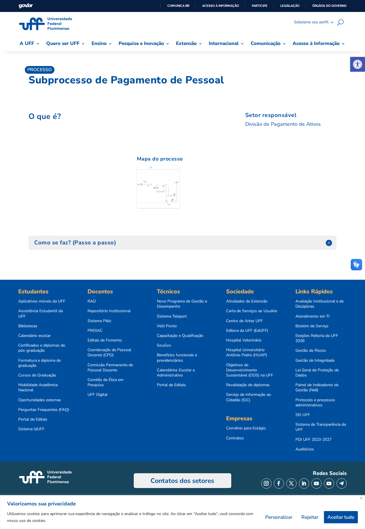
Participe (259, 6)
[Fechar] (361, 498)
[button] (357, 64)
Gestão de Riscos (310, 350)
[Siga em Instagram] (266, 483)
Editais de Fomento (105, 340)
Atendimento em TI (312, 316)
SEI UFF (302, 414)
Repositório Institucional (109, 311)
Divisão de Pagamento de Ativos (283, 124)
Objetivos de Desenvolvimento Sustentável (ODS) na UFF (249, 370)
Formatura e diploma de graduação (39, 363)
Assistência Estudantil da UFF (40, 313)
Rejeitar (309, 517)
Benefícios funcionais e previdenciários (177, 358)
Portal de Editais (32, 419)
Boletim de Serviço (311, 326)
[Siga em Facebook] (279, 483)
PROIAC (95, 330)
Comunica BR (178, 6)
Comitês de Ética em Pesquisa (105, 382)
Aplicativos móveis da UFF (41, 301)
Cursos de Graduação (37, 375)
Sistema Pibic (99, 321)
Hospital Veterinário (243, 340)
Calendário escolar (34, 335)
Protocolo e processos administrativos (315, 403)
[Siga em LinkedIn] (304, 483)
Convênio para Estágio (246, 428)
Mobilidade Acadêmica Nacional (38, 387)
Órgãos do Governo (329, 6)
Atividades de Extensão (246, 301)
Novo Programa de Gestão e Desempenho (182, 304)
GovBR (26, 6)
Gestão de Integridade (314, 360)
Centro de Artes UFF (244, 321)
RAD (92, 301)
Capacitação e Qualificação (180, 335)
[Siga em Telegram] (341, 483)
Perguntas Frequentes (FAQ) (43, 409)
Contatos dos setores (182, 480)
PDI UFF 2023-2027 (313, 439)
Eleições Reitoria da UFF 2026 (316, 338)
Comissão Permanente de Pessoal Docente (110, 368)
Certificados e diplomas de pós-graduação (41, 348)
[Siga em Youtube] (316, 483)
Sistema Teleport (172, 316)
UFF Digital (98, 394)
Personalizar (278, 517)
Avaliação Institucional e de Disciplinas (319, 304)
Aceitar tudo (340, 517)
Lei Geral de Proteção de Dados (317, 373)
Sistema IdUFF (31, 429)
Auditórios (304, 449)
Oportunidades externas (39, 400)
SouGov (164, 345)
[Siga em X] (291, 483)
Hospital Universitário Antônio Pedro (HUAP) (246, 352)
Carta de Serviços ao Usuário (251, 311)
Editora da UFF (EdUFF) (247, 330)
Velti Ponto (167, 326)
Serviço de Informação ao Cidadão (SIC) (248, 397)
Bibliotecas (27, 326)
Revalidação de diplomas (248, 385)
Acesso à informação (220, 6)
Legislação (289, 6)
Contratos (235, 438)
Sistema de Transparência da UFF (320, 427)
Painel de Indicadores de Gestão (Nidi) (316, 387)
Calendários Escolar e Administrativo (176, 373)
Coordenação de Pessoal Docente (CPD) (109, 352)
